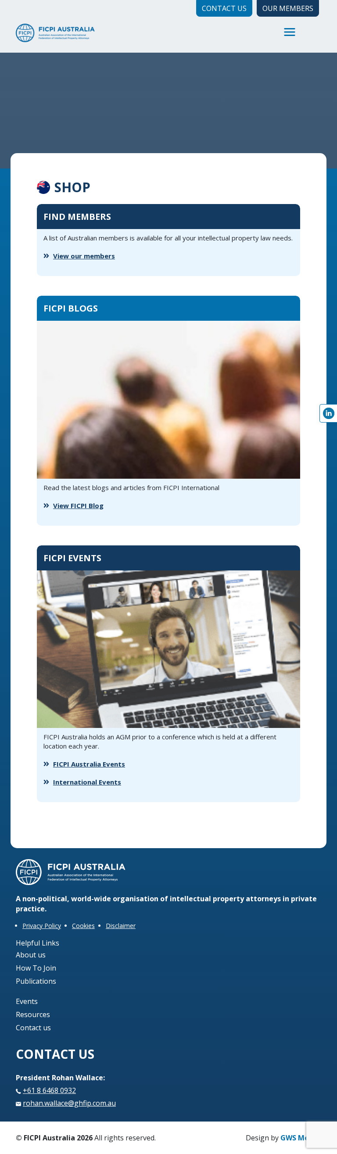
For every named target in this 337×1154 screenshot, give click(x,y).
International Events (87, 782)
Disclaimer (121, 925)
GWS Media (300, 1138)
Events (27, 1001)
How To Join (36, 968)
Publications (36, 981)
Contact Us (224, 8)
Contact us (33, 1027)
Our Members (287, 8)
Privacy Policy (41, 925)
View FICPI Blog (78, 505)
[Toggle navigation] (289, 32)
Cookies (83, 925)
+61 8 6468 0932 (49, 1090)
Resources (33, 1014)
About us (31, 955)
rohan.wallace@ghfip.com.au (69, 1103)
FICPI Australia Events (89, 764)
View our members (84, 255)
